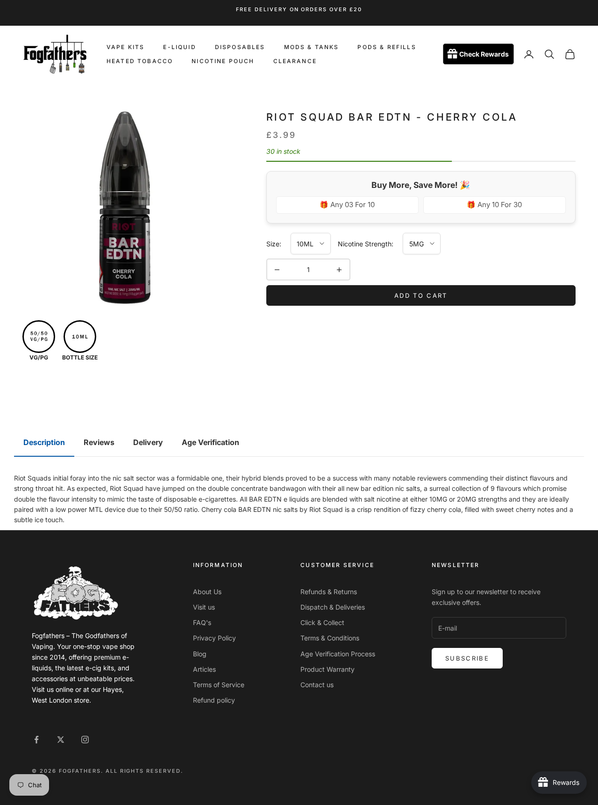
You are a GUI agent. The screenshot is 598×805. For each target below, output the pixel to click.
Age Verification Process (337, 654)
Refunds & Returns (328, 592)
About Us (207, 592)
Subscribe (467, 658)
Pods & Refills (386, 46)
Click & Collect (322, 622)
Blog (199, 654)
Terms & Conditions (329, 638)
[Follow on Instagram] (85, 739)
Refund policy (214, 700)
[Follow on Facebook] (36, 739)
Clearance (295, 61)
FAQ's (202, 622)
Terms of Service (218, 685)
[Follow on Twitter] (60, 739)
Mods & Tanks (311, 46)
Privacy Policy (214, 638)
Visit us (204, 607)
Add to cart (421, 295)
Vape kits (125, 46)
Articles (204, 669)
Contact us (317, 685)
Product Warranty (327, 669)
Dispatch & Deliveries (332, 607)
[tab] (44, 442)
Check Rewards (484, 54)
